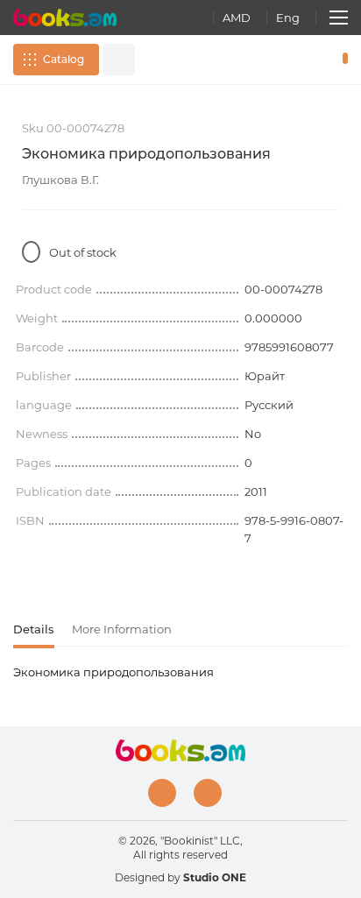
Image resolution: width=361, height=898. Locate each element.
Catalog (63, 59)
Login (290, 59)
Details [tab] (33, 629)
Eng (288, 18)
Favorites (315, 59)
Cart (341, 59)
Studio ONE (214, 877)
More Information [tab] (122, 629)
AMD (237, 18)
